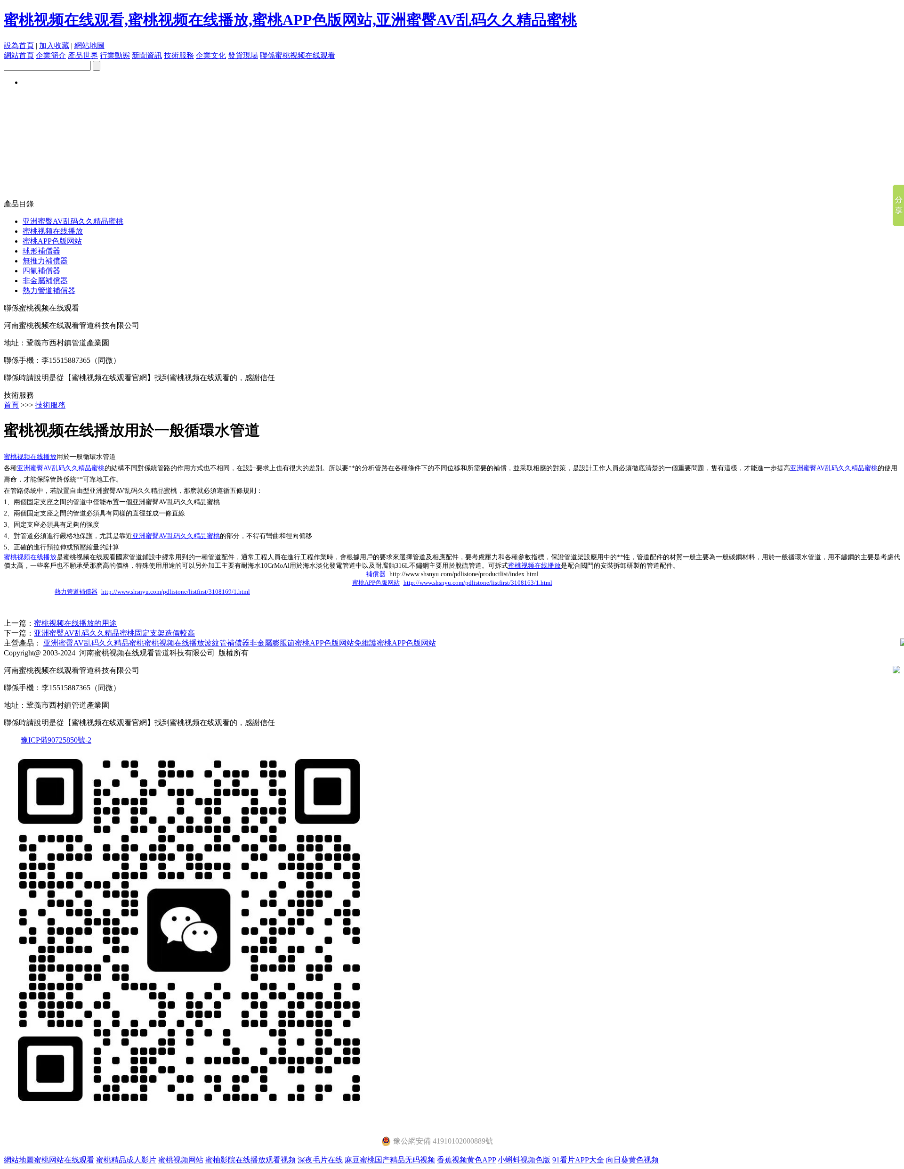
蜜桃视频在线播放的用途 (75, 623)
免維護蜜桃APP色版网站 (395, 643)
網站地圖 (89, 45)
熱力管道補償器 (49, 290)
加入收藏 (54, 45)
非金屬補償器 (45, 281)
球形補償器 (41, 251)
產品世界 (83, 55)
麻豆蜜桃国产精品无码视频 (390, 1160)
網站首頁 (19, 55)
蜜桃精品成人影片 (126, 1160)
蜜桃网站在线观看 (64, 1160)
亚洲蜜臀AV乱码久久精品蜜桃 (73, 221)
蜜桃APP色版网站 (52, 241)
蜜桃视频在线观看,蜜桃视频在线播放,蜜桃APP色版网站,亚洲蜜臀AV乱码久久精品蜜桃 (290, 19)
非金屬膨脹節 (272, 643)
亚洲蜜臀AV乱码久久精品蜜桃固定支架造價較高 (114, 633)
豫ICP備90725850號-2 (56, 740)
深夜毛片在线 (320, 1160)
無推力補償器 (45, 261)
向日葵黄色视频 (632, 1160)
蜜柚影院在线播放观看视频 (250, 1160)
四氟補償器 (41, 271)
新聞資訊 (147, 55)
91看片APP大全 (578, 1160)
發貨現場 (243, 55)
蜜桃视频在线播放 (53, 231)
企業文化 (211, 55)
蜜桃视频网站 (180, 1160)
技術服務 (179, 55)
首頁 (11, 405)
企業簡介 (51, 55)
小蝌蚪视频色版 (524, 1160)
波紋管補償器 (227, 643)
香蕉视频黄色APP (466, 1160)
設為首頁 (19, 45)
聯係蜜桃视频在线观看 (297, 55)
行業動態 (115, 55)
